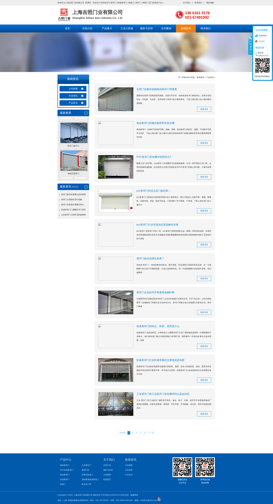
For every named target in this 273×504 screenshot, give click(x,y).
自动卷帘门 (65, 479)
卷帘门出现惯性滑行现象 (71, 199)
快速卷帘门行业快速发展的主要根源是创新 (162, 360)
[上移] (73, 118)
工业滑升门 (86, 465)
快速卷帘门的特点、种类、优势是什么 (157, 326)
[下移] (73, 178)
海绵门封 (85, 470)
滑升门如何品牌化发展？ (150, 258)
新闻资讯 (186, 28)
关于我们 (187, 3)
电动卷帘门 (65, 475)
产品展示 (107, 28)
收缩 (250, 45)
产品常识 (73, 103)
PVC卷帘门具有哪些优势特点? (153, 157)
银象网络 (134, 495)
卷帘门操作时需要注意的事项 (73, 194)
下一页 (151, 433)
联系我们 (198, 3)
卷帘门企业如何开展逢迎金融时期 (155, 292)
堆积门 (145, 3)
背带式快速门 (87, 475)
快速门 (131, 3)
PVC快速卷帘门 (66, 470)
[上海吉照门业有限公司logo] (64, 20)
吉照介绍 (87, 28)
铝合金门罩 (86, 484)
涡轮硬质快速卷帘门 (90, 479)
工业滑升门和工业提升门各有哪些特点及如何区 (163, 394)
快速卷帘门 (122, 3)
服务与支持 (146, 28)
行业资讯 (73, 95)
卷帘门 (113, 3)
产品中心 (65, 459)
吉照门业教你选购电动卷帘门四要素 (156, 89)
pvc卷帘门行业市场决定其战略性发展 (157, 224)
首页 (67, 28)
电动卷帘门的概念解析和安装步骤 (155, 123)
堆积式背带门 (73, 174)
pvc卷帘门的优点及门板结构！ (153, 190)
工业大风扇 (126, 28)
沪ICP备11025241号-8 (111, 495)
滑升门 (138, 3)
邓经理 (262, 41)
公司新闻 (73, 88)
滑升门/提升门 (73, 146)
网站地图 (210, 3)
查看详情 (204, 109)
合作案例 (166, 28)
